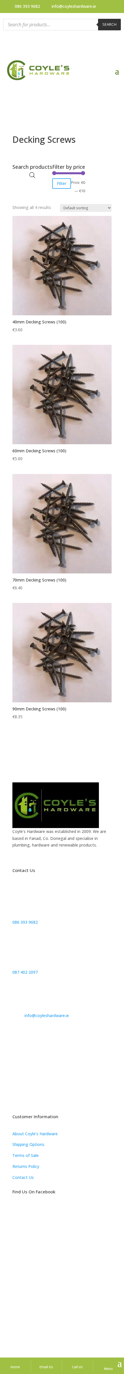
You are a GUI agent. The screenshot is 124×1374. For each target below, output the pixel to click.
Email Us (46, 1367)
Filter (61, 183)
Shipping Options (28, 1144)
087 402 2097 (25, 972)
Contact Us (23, 1177)
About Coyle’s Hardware (35, 1133)
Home (15, 1367)
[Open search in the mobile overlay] (62, 24)
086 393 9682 (27, 6)
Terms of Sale (25, 1155)
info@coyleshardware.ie (74, 6)
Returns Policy (25, 1166)
